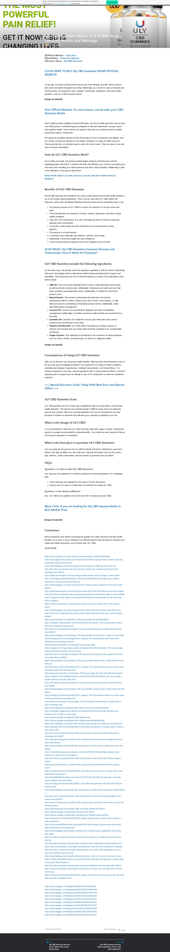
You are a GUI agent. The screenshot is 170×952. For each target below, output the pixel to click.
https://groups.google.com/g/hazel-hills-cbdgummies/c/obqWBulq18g (74, 720)
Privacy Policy (57, 3)
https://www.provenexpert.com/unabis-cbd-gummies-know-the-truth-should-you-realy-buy (83, 846)
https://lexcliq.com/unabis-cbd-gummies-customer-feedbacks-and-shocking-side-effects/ (83, 865)
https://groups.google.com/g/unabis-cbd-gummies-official (69, 812)
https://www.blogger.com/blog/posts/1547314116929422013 (71, 899)
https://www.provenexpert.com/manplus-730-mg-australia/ (70, 645)
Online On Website (69, 58)
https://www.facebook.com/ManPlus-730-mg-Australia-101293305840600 (76, 619)
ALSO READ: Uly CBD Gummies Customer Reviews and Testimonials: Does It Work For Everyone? (80, 251)
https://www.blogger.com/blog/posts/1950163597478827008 (71, 893)
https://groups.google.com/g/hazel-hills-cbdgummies (67, 717)
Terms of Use (67, 3)
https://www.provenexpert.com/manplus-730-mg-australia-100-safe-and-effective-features (84, 673)
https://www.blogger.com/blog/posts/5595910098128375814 (71, 902)
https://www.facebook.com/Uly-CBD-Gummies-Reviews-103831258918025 (77, 556)
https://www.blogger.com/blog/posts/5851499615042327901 (71, 915)
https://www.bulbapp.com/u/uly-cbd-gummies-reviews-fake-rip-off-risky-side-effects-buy (83, 610)
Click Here (71, 55)
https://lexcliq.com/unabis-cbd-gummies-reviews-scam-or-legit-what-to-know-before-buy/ (83, 843)
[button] (105, 929)
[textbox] (85, 485)
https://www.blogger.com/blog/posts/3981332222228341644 (71, 896)
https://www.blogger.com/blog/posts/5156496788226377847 (71, 905)
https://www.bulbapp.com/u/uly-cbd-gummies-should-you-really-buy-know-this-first (80, 566)
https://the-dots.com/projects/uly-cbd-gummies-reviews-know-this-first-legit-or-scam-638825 (85, 594)
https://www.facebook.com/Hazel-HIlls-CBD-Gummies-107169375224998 (76, 708)
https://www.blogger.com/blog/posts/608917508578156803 (70, 886)
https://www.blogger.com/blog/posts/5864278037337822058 (71, 912)
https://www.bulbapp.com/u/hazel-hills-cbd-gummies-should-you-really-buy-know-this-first (83, 724)
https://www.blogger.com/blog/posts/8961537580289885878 (71, 889)
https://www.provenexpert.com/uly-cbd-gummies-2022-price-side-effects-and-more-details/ (84, 591)
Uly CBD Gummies (73, 61)
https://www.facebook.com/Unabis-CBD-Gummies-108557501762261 (75, 809)
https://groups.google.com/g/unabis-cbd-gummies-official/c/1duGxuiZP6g (76, 815)
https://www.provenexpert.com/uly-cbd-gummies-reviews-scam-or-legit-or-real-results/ (82, 575)
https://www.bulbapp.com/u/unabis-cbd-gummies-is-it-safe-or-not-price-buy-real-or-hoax (83, 856)
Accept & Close (112, 2)
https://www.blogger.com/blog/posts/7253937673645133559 (71, 908)
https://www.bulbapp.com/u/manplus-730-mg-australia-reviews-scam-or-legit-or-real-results (84, 635)
